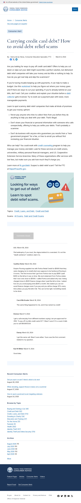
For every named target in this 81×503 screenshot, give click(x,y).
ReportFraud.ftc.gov (17, 169)
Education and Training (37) (17, 419)
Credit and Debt (42, 211)
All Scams (18, 216)
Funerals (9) (11, 424)
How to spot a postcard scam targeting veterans (24, 394)
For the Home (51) (13, 421)
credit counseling (45, 145)
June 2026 (11, 449)
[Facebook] (58, 496)
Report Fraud (11, 484)
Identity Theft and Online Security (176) (21, 432)
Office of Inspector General (16, 499)
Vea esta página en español (17, 24)
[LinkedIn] (65, 496)
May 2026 (10, 451)
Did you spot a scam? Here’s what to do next (23, 380)
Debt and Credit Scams (34, 216)
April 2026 (10, 454)
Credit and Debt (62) (14, 411)
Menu (75, 9)
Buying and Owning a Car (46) (18, 409)
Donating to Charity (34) (16, 416)
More (9, 459)
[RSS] (72, 496)
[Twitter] (62, 496)
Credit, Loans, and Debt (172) (17, 414)
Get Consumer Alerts (25, 484)
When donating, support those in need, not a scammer (26, 387)
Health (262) (11, 427)
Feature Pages (12, 476)
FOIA (50, 495)
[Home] (17, 11)
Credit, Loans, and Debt (24, 211)
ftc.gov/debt (25, 165)
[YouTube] (69, 496)
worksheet (26, 86)
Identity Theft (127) (14, 429)
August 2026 (11, 444)
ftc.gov (9, 495)
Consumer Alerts (21, 20)
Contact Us (26, 495)
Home (9, 20)
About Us (17, 495)
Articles (21, 476)
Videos (42, 476)
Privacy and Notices (39, 495)
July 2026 (10, 446)
